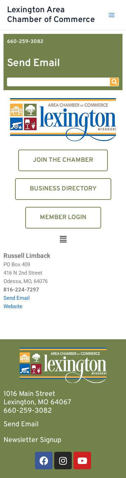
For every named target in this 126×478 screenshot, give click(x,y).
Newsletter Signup (32, 440)
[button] (63, 240)
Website (13, 306)
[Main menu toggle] (111, 15)
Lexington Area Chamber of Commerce (51, 15)
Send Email (33, 63)
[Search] (114, 82)
